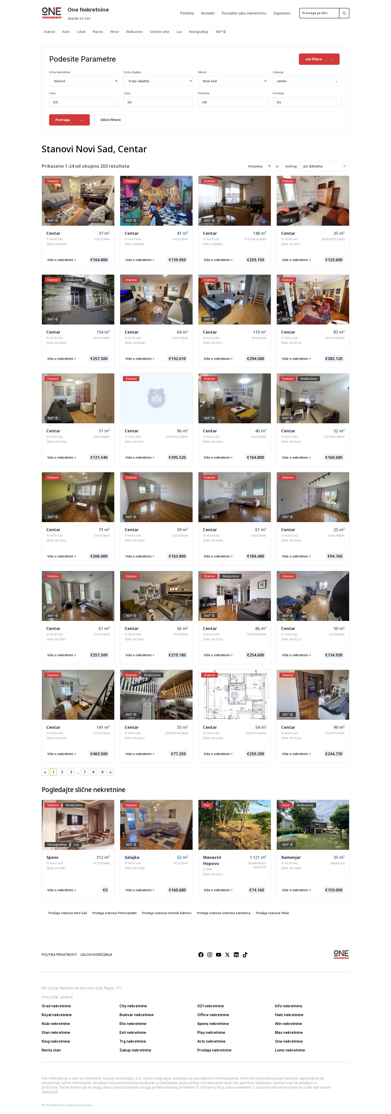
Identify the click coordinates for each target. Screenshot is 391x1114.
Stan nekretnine (56, 1032)
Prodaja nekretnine (214, 1050)
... (77, 772)
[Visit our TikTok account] (245, 954)
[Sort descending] (277, 166)
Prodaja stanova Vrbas (272, 913)
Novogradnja (198, 31)
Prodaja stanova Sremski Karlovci (166, 913)
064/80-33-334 (79, 18)
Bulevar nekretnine (136, 1014)
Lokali (81, 31)
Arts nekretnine (211, 1041)
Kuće (65, 31)
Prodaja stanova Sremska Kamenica (223, 913)
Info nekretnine (288, 1006)
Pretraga (69, 120)
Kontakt (208, 13)
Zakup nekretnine (135, 1050)
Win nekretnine (288, 1023)
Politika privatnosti (59, 955)
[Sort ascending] (269, 166)
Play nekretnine (211, 1032)
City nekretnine (133, 1006)
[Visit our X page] (227, 954)
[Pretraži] (344, 13)
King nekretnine (56, 1041)
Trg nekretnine (132, 1041)
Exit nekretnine (132, 1032)
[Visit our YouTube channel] (218, 954)
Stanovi (49, 31)
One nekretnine (289, 1041)
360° (218, 31)
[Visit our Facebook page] (201, 954)
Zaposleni (281, 13)
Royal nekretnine (57, 1014)
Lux (179, 31)
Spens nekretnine (213, 1023)
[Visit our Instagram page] (209, 954)
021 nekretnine (210, 1006)
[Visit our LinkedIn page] (236, 954)
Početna (187, 13)
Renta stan (51, 1050)
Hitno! (114, 31)
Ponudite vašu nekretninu (244, 13)
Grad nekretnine (56, 1006)
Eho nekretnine (132, 1023)
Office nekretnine (213, 1014)
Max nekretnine (289, 1032)
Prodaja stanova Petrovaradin (114, 913)
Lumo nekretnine (290, 1050)
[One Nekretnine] (52, 13)
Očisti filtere (110, 120)
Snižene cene (159, 31)
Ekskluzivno (134, 31)
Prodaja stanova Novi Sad (67, 913)
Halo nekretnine (289, 1014)
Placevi (98, 31)
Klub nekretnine (56, 1023)
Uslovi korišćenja (96, 955)
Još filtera (319, 59)
